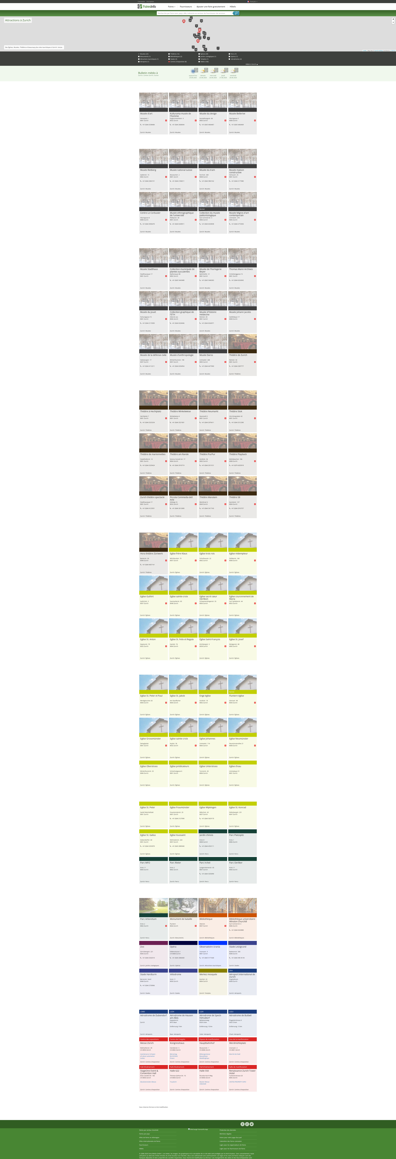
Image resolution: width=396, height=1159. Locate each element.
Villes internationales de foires (149, 1156)
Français (253, 1)
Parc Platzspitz (236, 850)
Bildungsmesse (205, 1069)
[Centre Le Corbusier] (205, 50)
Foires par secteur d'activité (148, 1145)
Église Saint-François (210, 639)
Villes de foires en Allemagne (149, 1153)
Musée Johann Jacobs (240, 312)
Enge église (205, 695)
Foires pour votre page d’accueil (231, 1153)
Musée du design (208, 113)
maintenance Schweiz (147, 1069)
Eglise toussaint (177, 850)
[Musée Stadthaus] (200, 38)
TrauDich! (173, 1097)
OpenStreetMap (378, 50)
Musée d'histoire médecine (208, 313)
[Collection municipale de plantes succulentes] (196, 50)
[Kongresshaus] (198, 41)
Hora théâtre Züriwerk (151, 553)
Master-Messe (204, 1097)
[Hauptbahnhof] (200, 30)
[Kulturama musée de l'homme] (208, 39)
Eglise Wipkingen (208, 822)
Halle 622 (174, 1086)
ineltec (142, 1073)
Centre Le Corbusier (150, 213)
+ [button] (393, 19)
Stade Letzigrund (237, 962)
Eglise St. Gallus (148, 850)
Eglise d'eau (235, 781)
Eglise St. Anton (148, 639)
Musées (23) (144, 54)
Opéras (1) (234, 56)
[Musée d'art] (204, 37)
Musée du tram (207, 170)
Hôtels (233, 6)
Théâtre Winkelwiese (180, 411)
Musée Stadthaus (149, 269)
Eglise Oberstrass (149, 781)
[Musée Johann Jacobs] (204, 46)
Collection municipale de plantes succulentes (182, 270)
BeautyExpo (204, 1071)
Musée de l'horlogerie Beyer (211, 270)
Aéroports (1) (144, 62)
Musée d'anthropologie (181, 355)
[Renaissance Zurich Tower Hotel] (184, 21)
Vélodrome (175, 989)
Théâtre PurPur (207, 454)
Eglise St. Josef (236, 639)
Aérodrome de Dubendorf (153, 1030)
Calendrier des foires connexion (231, 1156)
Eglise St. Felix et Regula (182, 639)
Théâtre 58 (234, 497)
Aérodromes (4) (236, 59)
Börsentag (173, 1069)
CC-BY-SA (393, 50)
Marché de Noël (234, 1069)
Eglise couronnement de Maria (241, 597)
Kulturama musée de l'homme (180, 114)
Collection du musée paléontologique (210, 214)
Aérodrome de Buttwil (240, 1030)
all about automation (147, 1071)
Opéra (173, 962)
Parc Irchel (205, 878)
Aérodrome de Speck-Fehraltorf (211, 1032)
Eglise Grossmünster (150, 738)
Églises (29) (204, 54)
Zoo (142, 962)
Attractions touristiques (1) (149, 59)
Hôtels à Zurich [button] (251, 64)
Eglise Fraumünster (179, 822)
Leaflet (364, 50)
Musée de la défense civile (153, 355)
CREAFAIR (203, 1099)
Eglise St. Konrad (237, 822)
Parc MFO (145, 878)
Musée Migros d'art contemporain (239, 214)
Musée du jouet (148, 312)
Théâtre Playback (238, 454)
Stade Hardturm (148, 989)
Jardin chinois (206, 850)
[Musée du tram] (218, 48)
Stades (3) (173, 59)
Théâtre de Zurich (238, 355)
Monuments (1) (145, 56)
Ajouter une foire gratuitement (211, 6)
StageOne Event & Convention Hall (149, 1087)
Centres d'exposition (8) (178, 62)
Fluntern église (236, 695)
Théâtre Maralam (208, 497)
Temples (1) (204, 59)
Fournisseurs (186, 6)
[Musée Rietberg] (193, 47)
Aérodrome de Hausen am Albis (181, 1032)
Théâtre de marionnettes (152, 454)
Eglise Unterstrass (208, 781)
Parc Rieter (175, 878)
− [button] (393, 22)
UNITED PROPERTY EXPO (237, 1097)
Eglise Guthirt (147, 596)
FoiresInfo (148, 6)
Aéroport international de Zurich (242, 991)
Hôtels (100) (204, 62)
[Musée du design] (196, 26)
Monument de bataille (181, 934)
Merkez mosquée (208, 989)
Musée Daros (206, 355)
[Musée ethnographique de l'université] (195, 37)
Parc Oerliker (235, 878)
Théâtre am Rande (179, 454)
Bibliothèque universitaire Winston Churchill (242, 935)
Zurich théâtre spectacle (152, 497)
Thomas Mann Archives (241, 269)
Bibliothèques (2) (176, 56)
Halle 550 (204, 1086)
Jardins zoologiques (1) (208, 56)
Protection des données (228, 1145)
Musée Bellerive (237, 113)
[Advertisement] (198, 87)
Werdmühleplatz (237, 1058)
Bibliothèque (206, 934)
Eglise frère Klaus (178, 553)
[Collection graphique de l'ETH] (201, 21)
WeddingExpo (204, 1073)
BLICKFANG (174, 1071)
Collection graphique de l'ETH (182, 313)
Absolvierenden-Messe (148, 1097)
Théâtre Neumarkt (209, 411)
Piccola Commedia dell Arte (181, 498)
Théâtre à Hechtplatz (150, 411)
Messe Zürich (147, 1058)
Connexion (141, 1)
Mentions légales (225, 1149)
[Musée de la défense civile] (191, 18)
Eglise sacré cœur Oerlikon (208, 597)
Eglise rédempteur (238, 553)
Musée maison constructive (236, 171)
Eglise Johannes (207, 738)
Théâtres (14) (174, 54)
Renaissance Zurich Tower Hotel (242, 1087)
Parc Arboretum (148, 934)
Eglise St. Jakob (177, 695)
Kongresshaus (177, 1058)
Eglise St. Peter (147, 822)
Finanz (172, 1073)
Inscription (150, 1)
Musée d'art (146, 113)
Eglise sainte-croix (179, 596)
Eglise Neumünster (238, 738)
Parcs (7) (233, 54)
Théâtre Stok (235, 411)
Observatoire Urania (210, 962)
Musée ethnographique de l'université (182, 214)
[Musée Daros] (190, 20)
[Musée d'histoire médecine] (205, 34)
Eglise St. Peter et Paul (151, 695)
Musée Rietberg (148, 170)
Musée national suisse (181, 170)
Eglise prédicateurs (179, 781)
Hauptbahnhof (207, 1058)
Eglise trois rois (207, 553)
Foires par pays (144, 1149)
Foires (171, 6)
